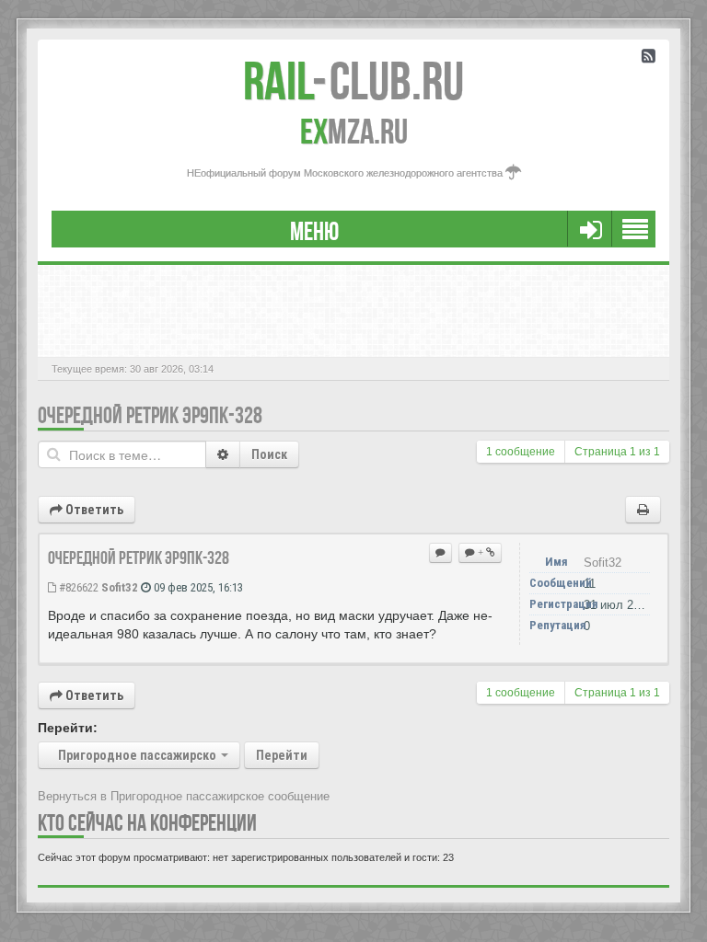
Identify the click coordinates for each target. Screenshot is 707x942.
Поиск (269, 454)
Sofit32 (119, 587)
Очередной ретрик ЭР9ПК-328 (150, 415)
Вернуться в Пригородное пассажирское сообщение (184, 796)
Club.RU (353, 81)
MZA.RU (354, 131)
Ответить (93, 509)
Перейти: (68, 727)
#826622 (77, 587)
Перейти (281, 755)
